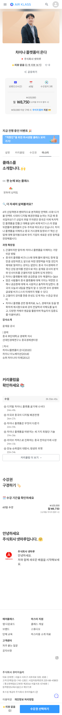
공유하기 (32, 72)
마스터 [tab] (45, 152)
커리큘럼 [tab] (19, 152)
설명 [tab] (7, 152)
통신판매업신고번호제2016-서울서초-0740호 (26, 683)
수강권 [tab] (33, 152)
